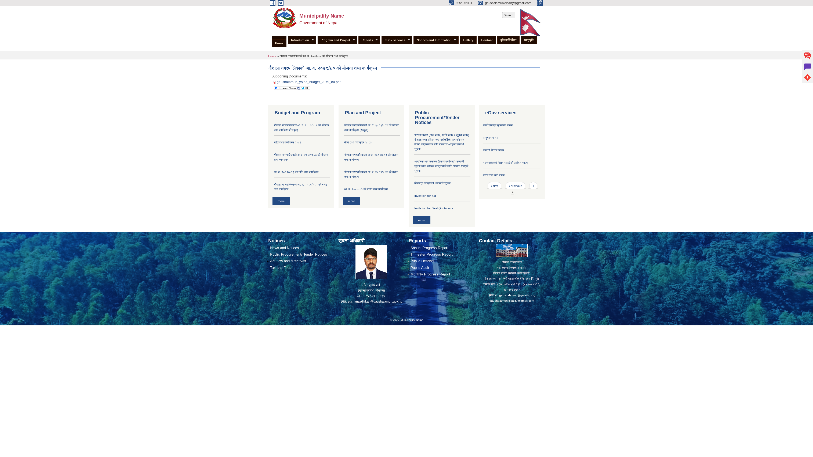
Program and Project (334, 40)
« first (494, 185)
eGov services (393, 40)
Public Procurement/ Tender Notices (298, 254)
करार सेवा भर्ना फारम (494, 175)
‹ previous (515, 185)
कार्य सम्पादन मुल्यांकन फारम (498, 125)
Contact (487, 40)
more (281, 201)
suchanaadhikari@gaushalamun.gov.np (375, 301)
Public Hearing (422, 261)
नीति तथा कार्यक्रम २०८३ (287, 142)
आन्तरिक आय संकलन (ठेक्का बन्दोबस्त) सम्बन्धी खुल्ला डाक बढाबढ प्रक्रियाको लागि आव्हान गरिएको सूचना (441, 166)
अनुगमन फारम (490, 137)
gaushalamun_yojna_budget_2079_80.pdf (308, 82)
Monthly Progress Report (430, 274)
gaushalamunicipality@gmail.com (511, 300)
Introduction (298, 40)
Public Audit (420, 268)
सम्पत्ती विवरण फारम (493, 150)
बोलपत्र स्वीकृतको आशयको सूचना (432, 183)
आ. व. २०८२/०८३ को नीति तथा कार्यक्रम (296, 172)
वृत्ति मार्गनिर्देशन (508, 40)
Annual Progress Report (429, 248)
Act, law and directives (288, 261)
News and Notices (284, 248)
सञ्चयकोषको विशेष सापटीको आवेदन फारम (505, 162)
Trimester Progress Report (432, 254)
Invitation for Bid (425, 195)
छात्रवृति (529, 40)
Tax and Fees (280, 268)
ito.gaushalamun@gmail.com (514, 295)
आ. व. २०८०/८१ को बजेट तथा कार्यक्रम (366, 189)
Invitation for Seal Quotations (433, 208)
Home (279, 43)
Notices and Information (432, 40)
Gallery (468, 40)
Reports (365, 40)
